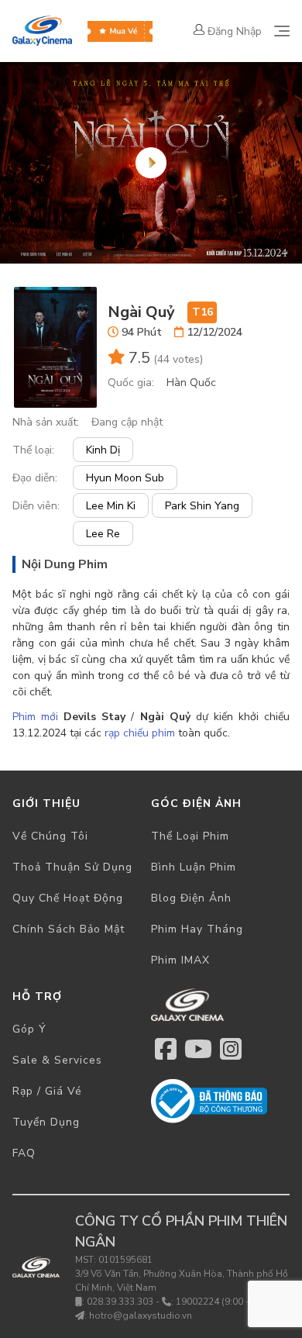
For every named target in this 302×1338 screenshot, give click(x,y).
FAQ (24, 1153)
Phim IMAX (180, 960)
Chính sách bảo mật (68, 929)
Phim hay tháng (197, 929)
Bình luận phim (193, 867)
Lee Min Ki (111, 505)
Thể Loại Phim (190, 836)
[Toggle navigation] (282, 31)
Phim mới (35, 716)
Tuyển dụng (46, 1122)
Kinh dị (103, 450)
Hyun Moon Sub (125, 478)
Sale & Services (57, 1060)
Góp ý (29, 1029)
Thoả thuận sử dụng (72, 867)
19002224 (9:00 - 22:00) (227, 1301)
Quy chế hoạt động (67, 898)
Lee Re (103, 533)
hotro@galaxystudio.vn (140, 1315)
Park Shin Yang (202, 505)
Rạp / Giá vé (47, 1091)
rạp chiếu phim (140, 733)
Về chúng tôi (50, 836)
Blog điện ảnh (191, 898)
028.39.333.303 (120, 1301)
